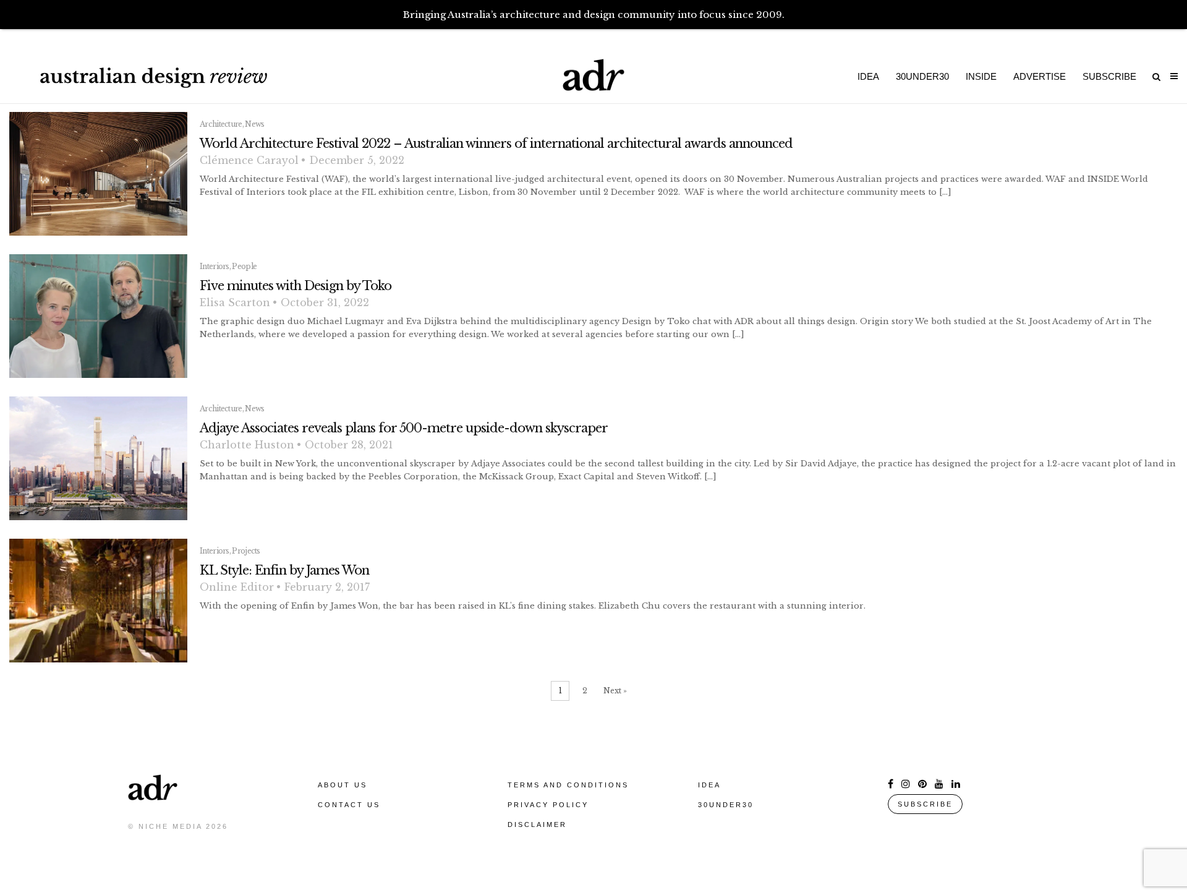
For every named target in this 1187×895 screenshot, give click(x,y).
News (254, 124)
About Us (342, 785)
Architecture (221, 124)
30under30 (922, 76)
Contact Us (349, 804)
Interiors (214, 266)
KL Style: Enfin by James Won (284, 570)
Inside (981, 76)
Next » (615, 690)
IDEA (709, 785)
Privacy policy (548, 804)
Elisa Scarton (235, 302)
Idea (868, 76)
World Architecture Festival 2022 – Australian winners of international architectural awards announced (496, 143)
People (244, 266)
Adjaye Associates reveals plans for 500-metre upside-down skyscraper (404, 428)
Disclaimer (537, 824)
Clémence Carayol (249, 160)
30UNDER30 (726, 804)
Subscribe (1109, 76)
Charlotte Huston (247, 445)
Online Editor (237, 587)
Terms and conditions (568, 785)
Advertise (1039, 76)
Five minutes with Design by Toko (295, 285)
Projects (246, 550)
